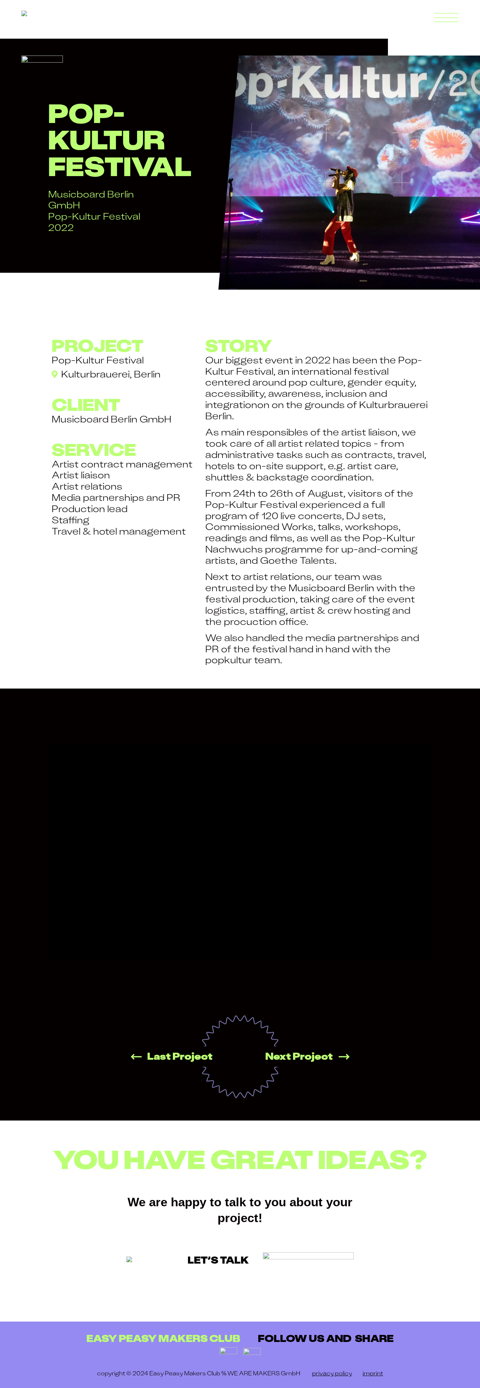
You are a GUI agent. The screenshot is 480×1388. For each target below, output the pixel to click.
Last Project (180, 1056)
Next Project (299, 1056)
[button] (446, 18)
